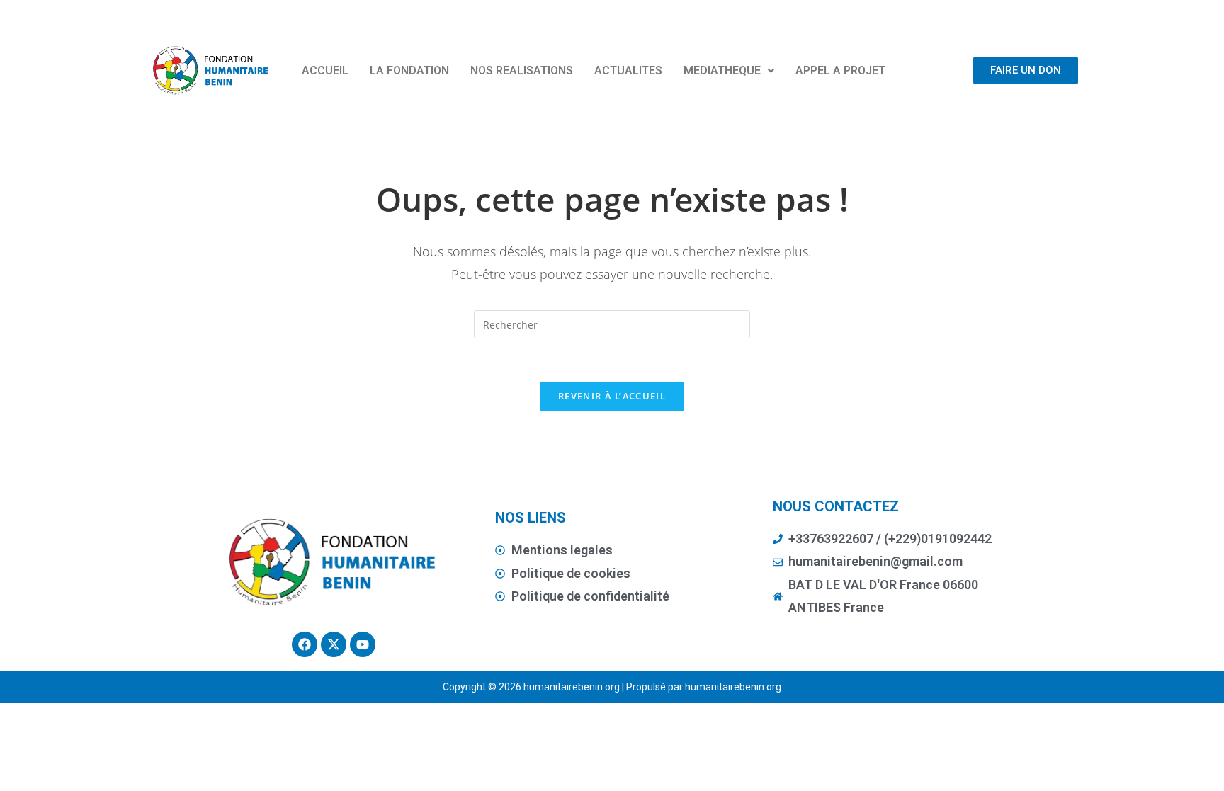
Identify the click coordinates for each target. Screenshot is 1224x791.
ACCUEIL (325, 70)
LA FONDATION (409, 70)
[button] (729, 71)
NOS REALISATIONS (521, 70)
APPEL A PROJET (840, 70)
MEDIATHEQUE (722, 70)
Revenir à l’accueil (612, 395)
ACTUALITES (628, 70)
